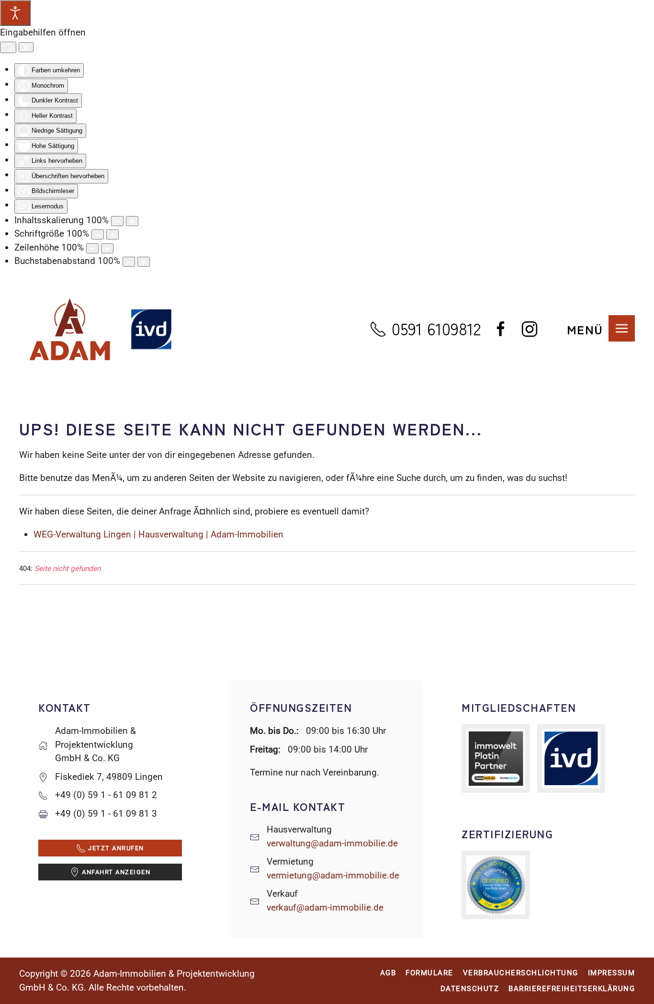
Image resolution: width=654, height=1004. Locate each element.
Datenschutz (469, 988)
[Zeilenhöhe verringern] (92, 248)
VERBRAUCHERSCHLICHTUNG (520, 973)
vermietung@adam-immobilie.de (333, 875)
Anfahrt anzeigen (116, 872)
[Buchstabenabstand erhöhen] (143, 262)
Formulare (429, 973)
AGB (388, 973)
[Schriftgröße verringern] (97, 234)
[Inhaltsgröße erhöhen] (132, 221)
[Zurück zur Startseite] (100, 329)
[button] (601, 329)
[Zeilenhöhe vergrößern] (107, 248)
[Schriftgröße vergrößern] (112, 234)
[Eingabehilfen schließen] (26, 47)
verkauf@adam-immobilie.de (325, 907)
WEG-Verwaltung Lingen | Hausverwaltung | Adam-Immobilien (158, 534)
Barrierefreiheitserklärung (571, 988)
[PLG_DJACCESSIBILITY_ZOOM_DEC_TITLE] (117, 221)
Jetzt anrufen (116, 848)
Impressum (611, 973)
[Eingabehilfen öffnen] (15, 13)
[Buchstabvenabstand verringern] (129, 262)
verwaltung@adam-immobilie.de (332, 843)
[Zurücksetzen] (8, 47)
